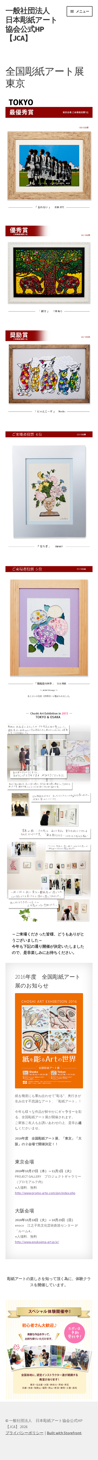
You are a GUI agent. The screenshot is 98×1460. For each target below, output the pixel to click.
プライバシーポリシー (24, 1432)
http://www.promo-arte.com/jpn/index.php (45, 1193)
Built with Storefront (64, 1432)
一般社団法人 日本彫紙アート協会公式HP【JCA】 (31, 24)
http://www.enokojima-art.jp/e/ (37, 1242)
